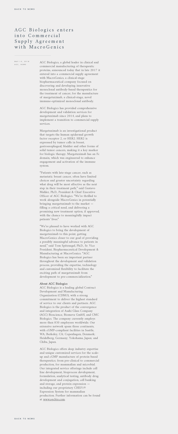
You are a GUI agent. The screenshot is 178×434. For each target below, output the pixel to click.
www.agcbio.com (54, 399)
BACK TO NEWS (25, 9)
